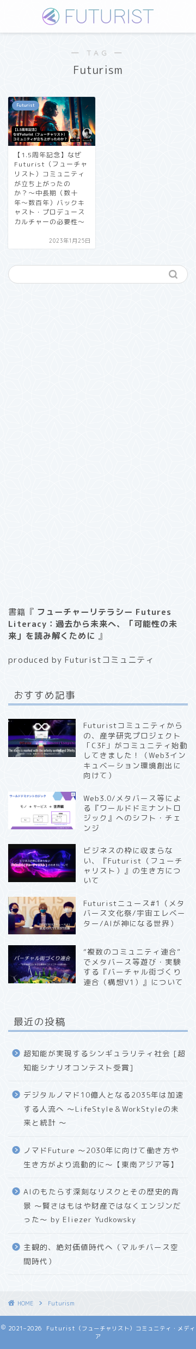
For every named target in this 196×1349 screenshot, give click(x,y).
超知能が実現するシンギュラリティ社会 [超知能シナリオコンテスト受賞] (104, 1060)
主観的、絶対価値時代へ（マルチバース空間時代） (101, 1254)
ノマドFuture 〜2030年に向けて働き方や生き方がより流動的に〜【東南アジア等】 (101, 1157)
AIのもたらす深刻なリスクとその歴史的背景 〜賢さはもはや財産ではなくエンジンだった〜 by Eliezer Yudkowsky (102, 1205)
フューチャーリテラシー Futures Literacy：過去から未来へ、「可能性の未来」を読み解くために (92, 624)
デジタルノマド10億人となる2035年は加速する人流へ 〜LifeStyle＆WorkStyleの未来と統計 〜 (103, 1108)
